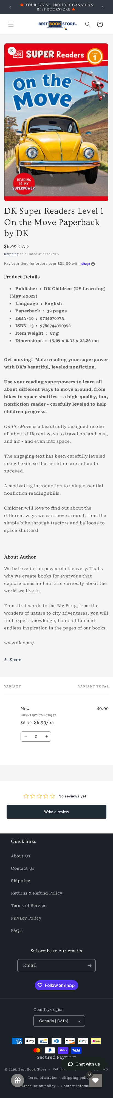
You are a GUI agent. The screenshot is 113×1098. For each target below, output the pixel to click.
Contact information (79, 1086)
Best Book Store (32, 1069)
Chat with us (87, 1064)
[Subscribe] (89, 965)
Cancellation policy (38, 1086)
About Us (20, 856)
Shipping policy (76, 1078)
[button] (11, 24)
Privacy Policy (26, 918)
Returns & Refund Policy (37, 893)
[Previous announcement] (10, 7)
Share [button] (15, 659)
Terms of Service (29, 905)
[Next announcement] (103, 7)
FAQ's (17, 930)
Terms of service (42, 1078)
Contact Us (23, 868)
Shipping (11, 253)
